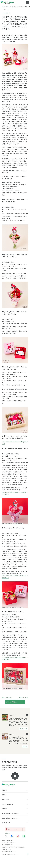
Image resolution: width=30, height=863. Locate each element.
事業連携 (4, 809)
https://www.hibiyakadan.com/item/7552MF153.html (14, 577)
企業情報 (4, 790)
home (3, 6)
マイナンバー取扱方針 (7, 840)
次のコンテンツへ (23, 697)
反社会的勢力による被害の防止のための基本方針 (13, 847)
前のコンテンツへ (7, 697)
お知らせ (8, 6)
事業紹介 (4, 795)
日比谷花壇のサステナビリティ (10, 813)
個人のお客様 (5, 799)
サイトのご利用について (7, 845)
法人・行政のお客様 (7, 804)
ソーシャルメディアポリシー (9, 842)
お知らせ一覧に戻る (11, 702)
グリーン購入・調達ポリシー (9, 851)
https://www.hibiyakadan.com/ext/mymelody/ (14, 443)
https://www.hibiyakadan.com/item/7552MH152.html (14, 493)
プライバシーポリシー (7, 849)
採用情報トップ (6, 823)
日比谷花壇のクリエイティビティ (11, 818)
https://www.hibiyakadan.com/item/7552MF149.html (14, 658)
